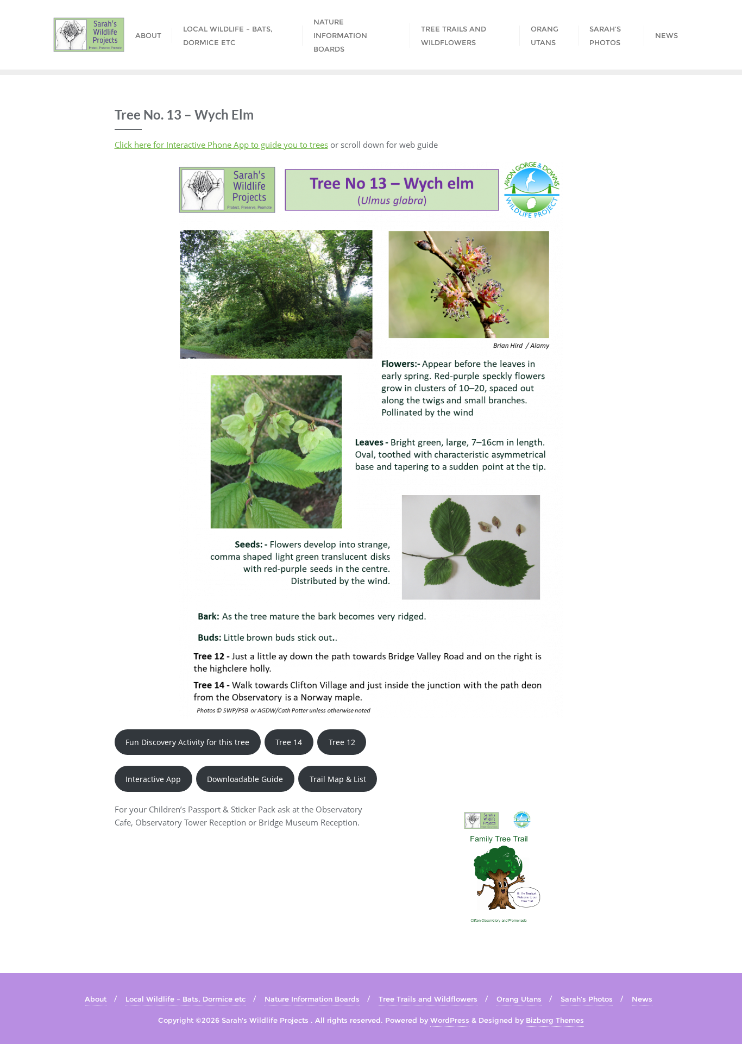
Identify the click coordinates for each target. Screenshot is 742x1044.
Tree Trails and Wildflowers (428, 999)
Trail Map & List (338, 779)
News (642, 999)
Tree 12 (342, 742)
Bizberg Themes (555, 1020)
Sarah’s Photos (587, 999)
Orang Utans (519, 999)
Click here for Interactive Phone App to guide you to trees (221, 144)
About (95, 999)
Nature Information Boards (312, 999)
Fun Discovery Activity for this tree (187, 742)
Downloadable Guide (245, 779)
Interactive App (153, 779)
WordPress (449, 1020)
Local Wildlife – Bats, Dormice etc (185, 999)
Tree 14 (288, 742)
